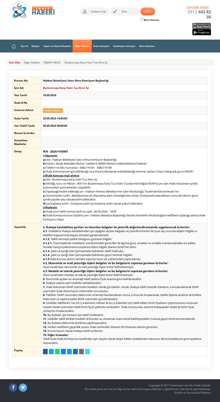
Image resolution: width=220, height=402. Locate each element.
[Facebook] (13, 388)
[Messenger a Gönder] (63, 351)
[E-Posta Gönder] (81, 351)
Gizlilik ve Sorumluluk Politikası (192, 392)
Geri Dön (14, 62)
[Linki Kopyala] (87, 351)
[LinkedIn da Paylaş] (75, 351)
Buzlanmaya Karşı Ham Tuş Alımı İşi (86, 62)
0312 (199, 12)
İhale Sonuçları (101, 46)
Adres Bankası (146, 46)
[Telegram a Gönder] (69, 351)
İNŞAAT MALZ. (52, 62)
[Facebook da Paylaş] (45, 351)
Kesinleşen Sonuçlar (124, 46)
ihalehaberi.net (179, 385)
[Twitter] (23, 388)
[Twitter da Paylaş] (51, 351)
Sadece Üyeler (53, 110)
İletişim (36, 46)
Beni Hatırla (151, 20)
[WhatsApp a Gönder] (57, 351)
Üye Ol (24, 46)
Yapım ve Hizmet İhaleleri (57, 46)
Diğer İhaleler (82, 46)
